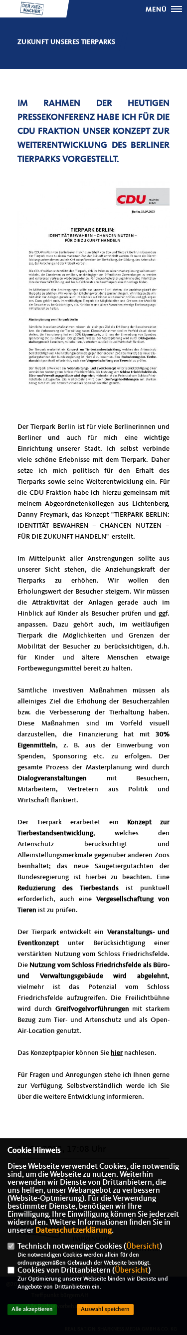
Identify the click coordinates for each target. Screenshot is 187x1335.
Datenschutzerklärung (73, 1231)
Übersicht (143, 1247)
